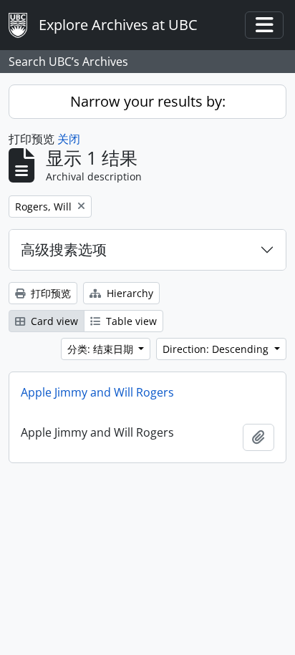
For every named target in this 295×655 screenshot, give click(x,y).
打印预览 (49, 293)
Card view (53, 321)
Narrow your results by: (148, 101)
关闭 (68, 139)
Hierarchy (128, 293)
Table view (130, 321)
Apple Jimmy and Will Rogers (97, 392)
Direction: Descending (217, 349)
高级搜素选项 (64, 249)
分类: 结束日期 (101, 349)
